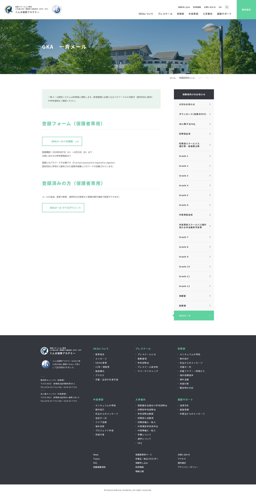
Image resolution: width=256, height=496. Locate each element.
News (96, 454)
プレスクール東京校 (148, 367)
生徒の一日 (101, 418)
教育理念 (100, 354)
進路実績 (184, 409)
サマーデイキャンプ (148, 371)
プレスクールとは (147, 354)
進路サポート (185, 399)
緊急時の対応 (186, 387)
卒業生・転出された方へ (146, 458)
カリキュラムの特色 (190, 354)
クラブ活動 (101, 422)
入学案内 (140, 399)
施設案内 (100, 371)
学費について (144, 434)
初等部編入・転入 (147, 422)
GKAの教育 (101, 362)
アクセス (99, 375)
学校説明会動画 (146, 413)
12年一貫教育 (102, 367)
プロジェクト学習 (104, 430)
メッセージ (101, 358)
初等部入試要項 (146, 418)
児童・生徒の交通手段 (106, 379)
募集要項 (142, 358)
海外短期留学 (186, 375)
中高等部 (98, 399)
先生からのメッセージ (191, 362)
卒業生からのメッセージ (192, 413)
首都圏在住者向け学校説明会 (152, 405)
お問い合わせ (210, 7)
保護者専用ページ (143, 454)
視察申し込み (184, 7)
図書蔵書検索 (99, 467)
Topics (96, 458)
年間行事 (184, 383)
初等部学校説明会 (147, 409)
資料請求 (246, 9)
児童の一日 (185, 367)
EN (220, 7)
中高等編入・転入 (147, 430)
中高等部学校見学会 (148, 426)
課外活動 (184, 379)
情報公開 (139, 471)
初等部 (181, 348)
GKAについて (101, 348)
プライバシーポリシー (188, 467)
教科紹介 (184, 358)
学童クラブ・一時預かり (192, 371)
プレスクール (143, 348)
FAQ (140, 443)
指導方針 (184, 405)
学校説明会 (143, 362)
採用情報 (197, 7)
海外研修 (100, 426)
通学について (144, 438)
